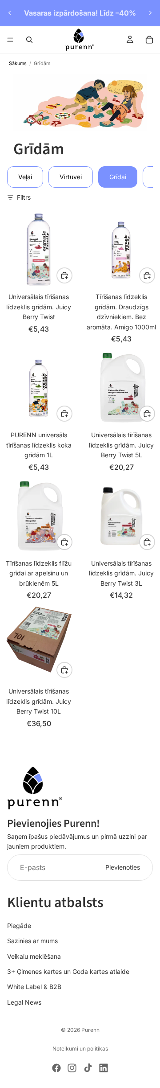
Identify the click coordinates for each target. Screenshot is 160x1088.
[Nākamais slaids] (150, 13)
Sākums (18, 63)
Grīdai (117, 177)
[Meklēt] (29, 39)
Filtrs (24, 197)
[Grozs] (149, 39)
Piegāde (19, 925)
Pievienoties (122, 867)
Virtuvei (71, 177)
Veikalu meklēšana (34, 956)
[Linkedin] (103, 1068)
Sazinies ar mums (32, 940)
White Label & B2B (34, 987)
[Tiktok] (88, 1068)
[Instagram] (72, 1068)
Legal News (24, 1002)
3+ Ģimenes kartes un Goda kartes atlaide (68, 971)
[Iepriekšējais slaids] (10, 13)
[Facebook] (56, 1068)
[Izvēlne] (10, 39)
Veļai (25, 177)
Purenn (90, 1029)
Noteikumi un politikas (80, 1048)
